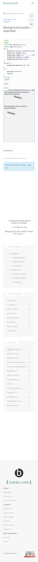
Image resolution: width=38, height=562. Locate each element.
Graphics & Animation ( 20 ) (16, 362)
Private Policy (7, 496)
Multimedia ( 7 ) (12, 371)
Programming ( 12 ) (13, 380)
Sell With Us (7, 521)
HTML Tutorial (11, 300)
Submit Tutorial (8, 513)
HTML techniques (18, 262)
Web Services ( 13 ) (13, 405)
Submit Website (8, 517)
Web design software (19, 278)
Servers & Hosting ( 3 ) (14, 388)
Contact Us (7, 529)
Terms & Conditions (10, 500)
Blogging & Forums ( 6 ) (15, 349)
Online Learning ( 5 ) (13, 375)
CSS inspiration (17, 266)
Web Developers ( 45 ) (14, 401)
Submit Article (7, 509)
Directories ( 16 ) (12, 354)
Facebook (6, 537)
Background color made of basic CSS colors (19, 232)
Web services (16, 282)
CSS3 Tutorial (11, 313)
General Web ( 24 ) (13, 358)
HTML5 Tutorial (12, 309)
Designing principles (18, 258)
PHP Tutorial (11, 322)
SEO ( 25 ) (10, 384)
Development (14, 253)
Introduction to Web (19, 274)
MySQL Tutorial (12, 326)
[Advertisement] (19, 192)
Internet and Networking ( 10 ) (17, 367)
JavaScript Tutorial (13, 318)
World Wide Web (15, 270)
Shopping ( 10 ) (12, 392)
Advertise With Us (9, 525)
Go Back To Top (20, 227)
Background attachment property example (20, 222)
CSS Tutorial (11, 305)
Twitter (5, 541)
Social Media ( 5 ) (12, 397)
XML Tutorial (11, 331)
